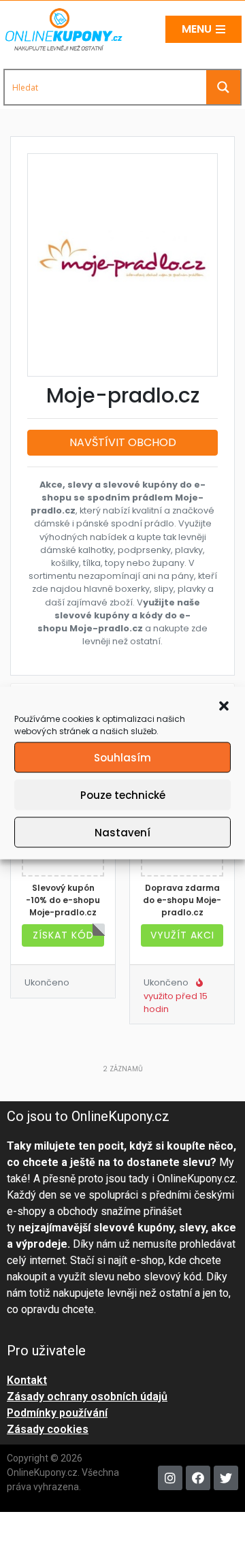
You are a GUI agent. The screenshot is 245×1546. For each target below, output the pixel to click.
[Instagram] (170, 1478)
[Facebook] (198, 1478)
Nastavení (122, 832)
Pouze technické (122, 794)
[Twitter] (226, 1478)
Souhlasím (122, 757)
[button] (224, 705)
